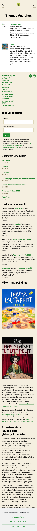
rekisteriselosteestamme (10, 147)
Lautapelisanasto (8, 94)
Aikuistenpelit (7, 82)
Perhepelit (5, 80)
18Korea (5, 166)
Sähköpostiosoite (9, 126)
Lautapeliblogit (7, 96)
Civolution (18, 209)
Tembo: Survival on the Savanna (14, 185)
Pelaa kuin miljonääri (25, 268)
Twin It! (13, 45)
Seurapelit (5, 87)
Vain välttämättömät (18, 522)
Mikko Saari (6, 268)
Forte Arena (6, 197)
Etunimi (5, 119)
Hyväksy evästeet (18, 517)
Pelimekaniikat (7, 92)
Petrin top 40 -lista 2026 (11, 191)
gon (26, 412)
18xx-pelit (5, 172)
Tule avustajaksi (8, 105)
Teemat (4, 89)
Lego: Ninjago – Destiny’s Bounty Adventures (18, 179)
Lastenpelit (6, 78)
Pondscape (6, 160)
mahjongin (6, 415)
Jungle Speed (15, 24)
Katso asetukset (18, 526)
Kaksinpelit (6, 85)
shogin (12, 415)
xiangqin (20, 415)
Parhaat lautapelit (8, 76)
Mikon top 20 (6, 99)
